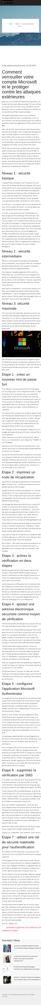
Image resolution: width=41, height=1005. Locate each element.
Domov (11, 24)
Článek (17, 24)
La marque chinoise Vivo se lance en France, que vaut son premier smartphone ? (26, 958)
